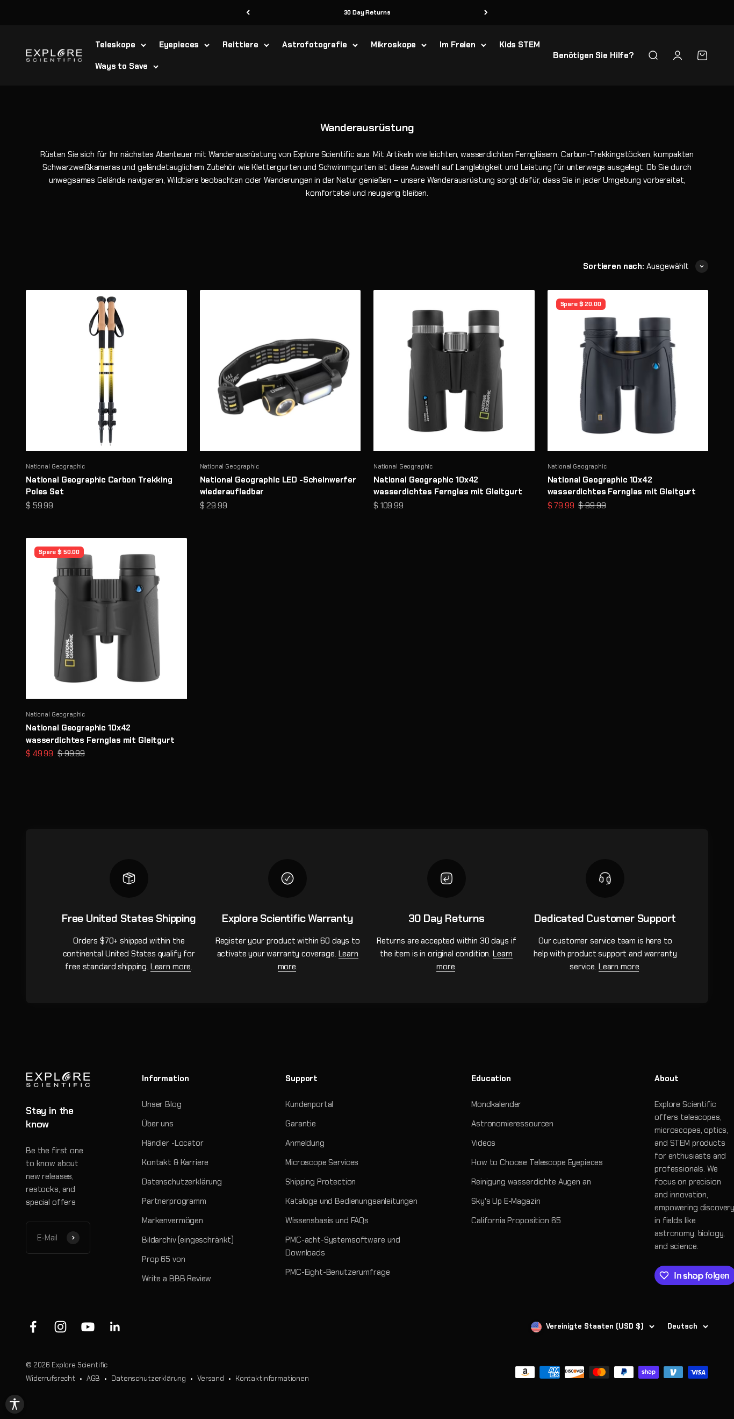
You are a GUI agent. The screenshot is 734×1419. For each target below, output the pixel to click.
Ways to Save (121, 66)
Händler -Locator (173, 1143)
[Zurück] (248, 13)
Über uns (158, 1123)
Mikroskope (393, 44)
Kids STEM (519, 44)
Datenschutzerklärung (182, 1181)
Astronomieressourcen (512, 1123)
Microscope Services (321, 1162)
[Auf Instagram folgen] (60, 1326)
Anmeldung (305, 1143)
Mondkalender (496, 1104)
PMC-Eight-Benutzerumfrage (337, 1272)
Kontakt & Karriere (175, 1162)
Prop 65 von (163, 1259)
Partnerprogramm (174, 1201)
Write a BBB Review (176, 1278)
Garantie (300, 1123)
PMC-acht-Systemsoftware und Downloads (342, 1246)
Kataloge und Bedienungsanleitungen (351, 1201)
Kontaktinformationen (272, 1378)
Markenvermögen (172, 1220)
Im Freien (458, 44)
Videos (483, 1143)
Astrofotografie (314, 44)
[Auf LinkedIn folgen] (115, 1326)
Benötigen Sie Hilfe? (593, 55)
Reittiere (240, 44)
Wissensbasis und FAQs (327, 1220)
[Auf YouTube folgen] (88, 1326)
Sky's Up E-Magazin (505, 1201)
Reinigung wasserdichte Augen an (531, 1181)
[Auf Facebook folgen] (33, 1326)
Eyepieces (179, 44)
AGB (93, 1378)
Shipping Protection (320, 1181)
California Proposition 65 (515, 1220)
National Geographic (55, 466)
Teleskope (115, 44)
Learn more (170, 966)
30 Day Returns (367, 12)
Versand (210, 1378)
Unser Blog (162, 1104)
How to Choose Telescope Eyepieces (537, 1162)
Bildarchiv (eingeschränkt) (188, 1239)
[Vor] (486, 13)
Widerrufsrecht (50, 1378)
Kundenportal (309, 1104)
